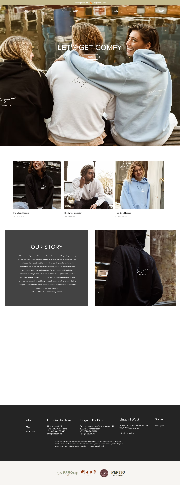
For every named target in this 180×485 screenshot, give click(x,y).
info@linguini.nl (54, 433)
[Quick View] (37, 185)
